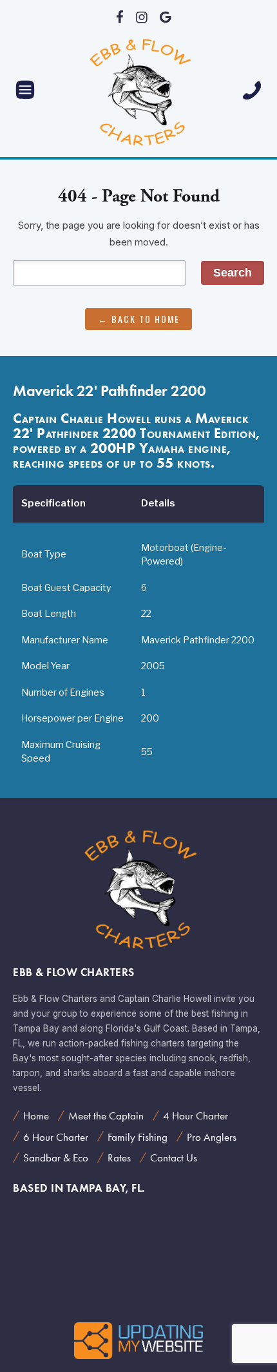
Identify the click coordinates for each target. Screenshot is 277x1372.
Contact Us (173, 1157)
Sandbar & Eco (55, 1157)
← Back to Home (139, 319)
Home (36, 1115)
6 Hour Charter (55, 1136)
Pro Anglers (211, 1136)
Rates (119, 1157)
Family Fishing (137, 1136)
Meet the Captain (106, 1115)
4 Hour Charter (195, 1115)
